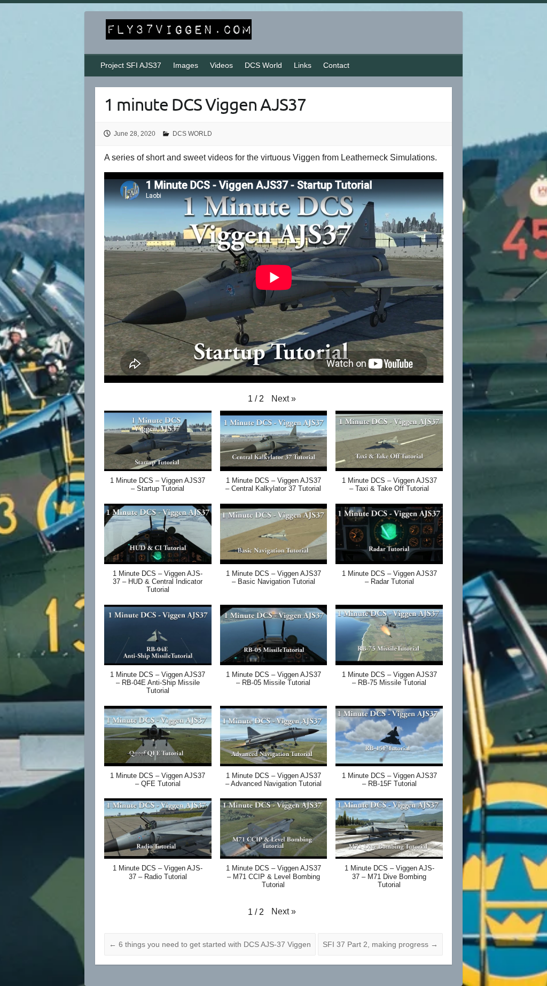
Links (302, 65)
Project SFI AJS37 (130, 65)
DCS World (263, 65)
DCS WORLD (192, 133)
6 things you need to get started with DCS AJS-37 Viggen (210, 944)
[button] (283, 398)
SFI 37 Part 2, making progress (380, 944)
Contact (336, 65)
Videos (221, 65)
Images (185, 65)
